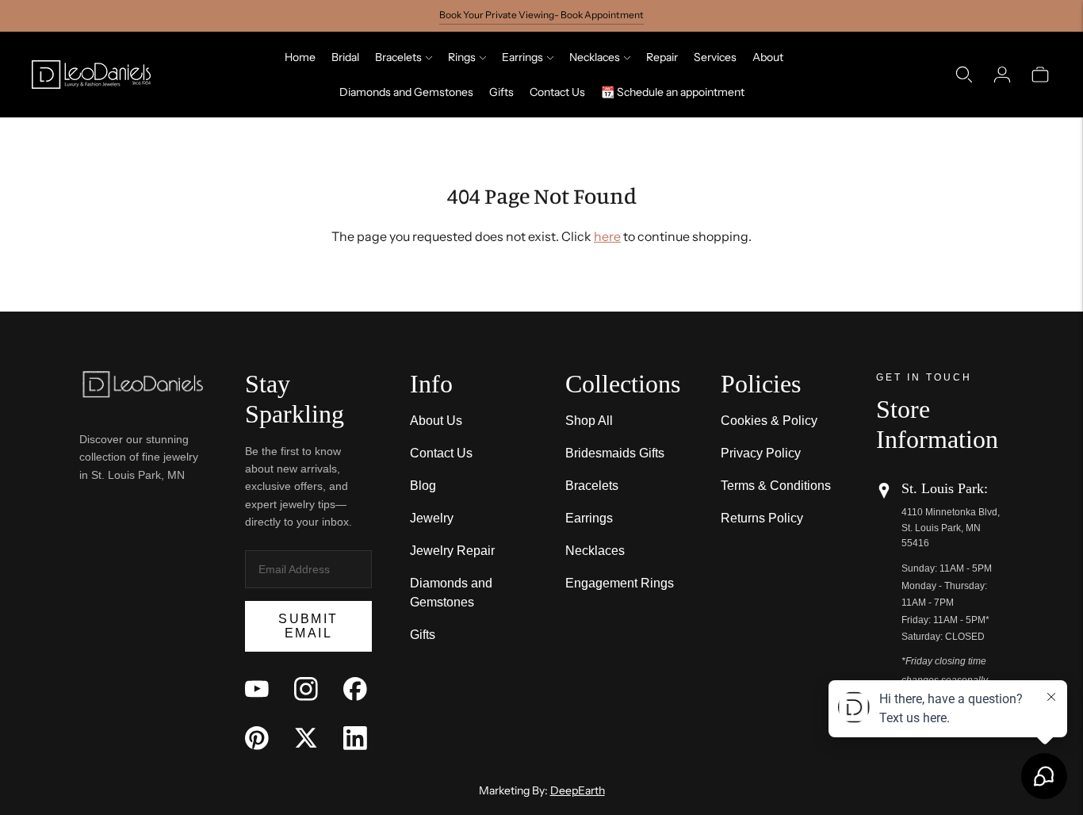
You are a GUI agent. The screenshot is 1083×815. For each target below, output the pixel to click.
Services (715, 57)
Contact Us (557, 92)
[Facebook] (355, 689)
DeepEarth (577, 790)
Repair (662, 57)
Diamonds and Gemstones (406, 92)
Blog (423, 485)
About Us (436, 420)
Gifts (501, 92)
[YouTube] (257, 689)
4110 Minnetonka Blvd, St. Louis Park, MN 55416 (950, 527)
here (607, 236)
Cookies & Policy (769, 420)
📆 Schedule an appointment (672, 92)
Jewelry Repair (452, 550)
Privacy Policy (761, 453)
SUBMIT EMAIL (308, 626)
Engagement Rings (619, 583)
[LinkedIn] (355, 738)
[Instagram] (306, 689)
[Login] (1002, 74)
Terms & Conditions (776, 485)
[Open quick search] (964, 74)
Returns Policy (762, 518)
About (767, 57)
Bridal (345, 57)
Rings (462, 57)
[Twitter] (306, 738)
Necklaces (594, 57)
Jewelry (431, 518)
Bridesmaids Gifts (614, 453)
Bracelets (398, 57)
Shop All (589, 420)
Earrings (522, 57)
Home (300, 57)
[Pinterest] (257, 738)
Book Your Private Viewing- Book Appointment (541, 15)
